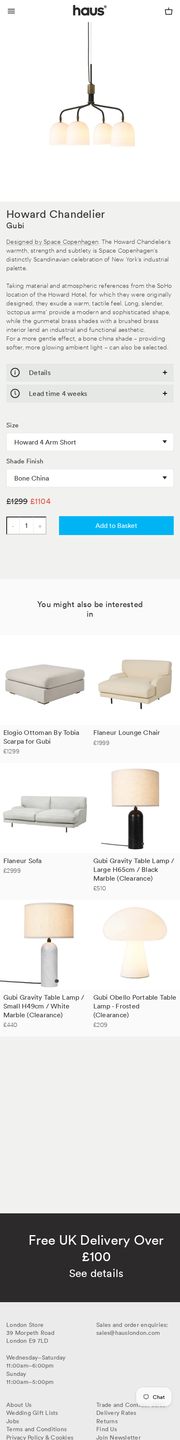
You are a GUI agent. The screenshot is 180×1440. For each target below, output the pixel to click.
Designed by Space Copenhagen (52, 241)
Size (12, 425)
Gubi (15, 225)
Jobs (12, 1421)
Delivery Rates (116, 1413)
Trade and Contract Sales (130, 1405)
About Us (18, 1405)
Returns (107, 1421)
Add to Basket (116, 525)
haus (75, 20)
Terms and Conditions (36, 1429)
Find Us (106, 1429)
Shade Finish (24, 461)
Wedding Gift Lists (32, 1413)
